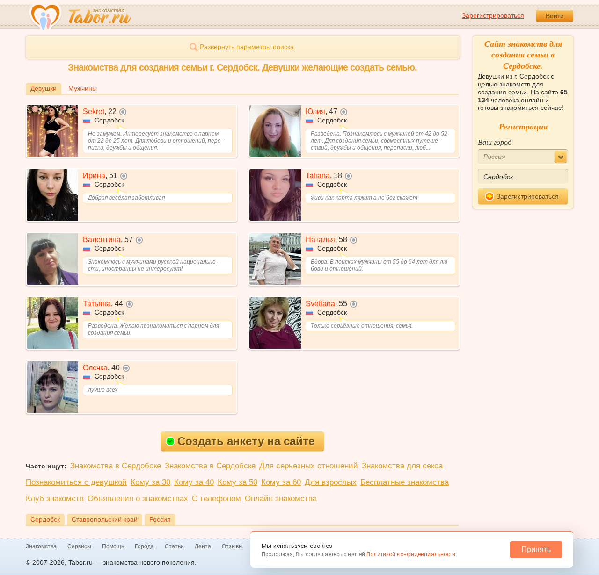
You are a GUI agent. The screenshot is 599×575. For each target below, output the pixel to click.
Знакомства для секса (402, 465)
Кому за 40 (194, 482)
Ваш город (494, 142)
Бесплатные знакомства (404, 482)
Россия (160, 519)
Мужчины (82, 88)
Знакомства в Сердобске (115, 465)
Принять (536, 549)
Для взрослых (331, 482)
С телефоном (216, 498)
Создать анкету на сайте (245, 441)
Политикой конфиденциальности (410, 554)
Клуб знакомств (55, 498)
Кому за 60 (281, 482)
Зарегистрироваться (493, 15)
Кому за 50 (237, 482)
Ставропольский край (105, 519)
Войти (555, 16)
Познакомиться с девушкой (76, 482)
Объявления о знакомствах (138, 498)
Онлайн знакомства (281, 498)
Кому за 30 (150, 482)
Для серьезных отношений (308, 465)
